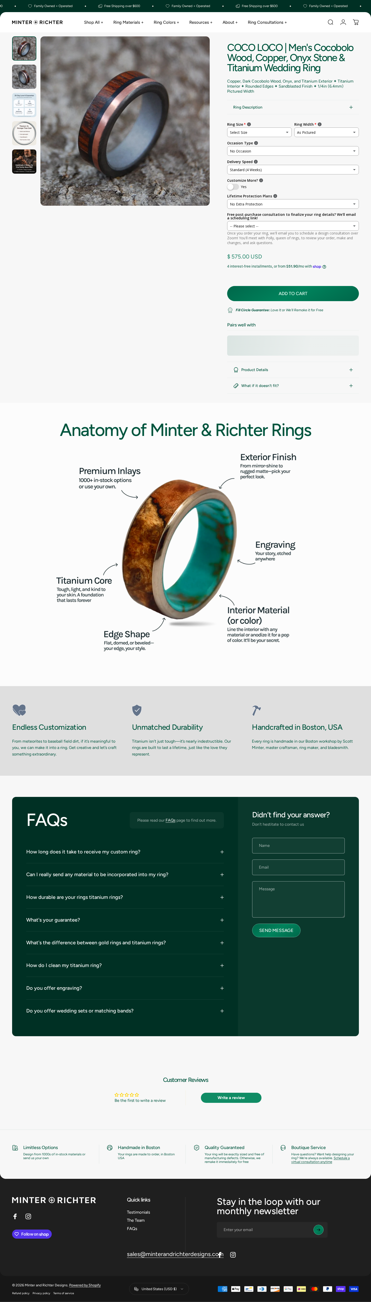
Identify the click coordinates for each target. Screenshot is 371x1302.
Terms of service (63, 1293)
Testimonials (138, 1212)
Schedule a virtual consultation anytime (320, 1160)
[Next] (197, 130)
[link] (65, 710)
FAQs (170, 820)
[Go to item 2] (24, 77)
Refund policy (21, 1293)
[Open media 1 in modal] (125, 121)
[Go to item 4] (24, 133)
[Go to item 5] (24, 161)
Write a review (231, 1097)
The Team (136, 1220)
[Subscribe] (318, 1230)
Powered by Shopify (85, 1285)
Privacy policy (41, 1293)
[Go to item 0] (24, 48)
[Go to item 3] (24, 105)
